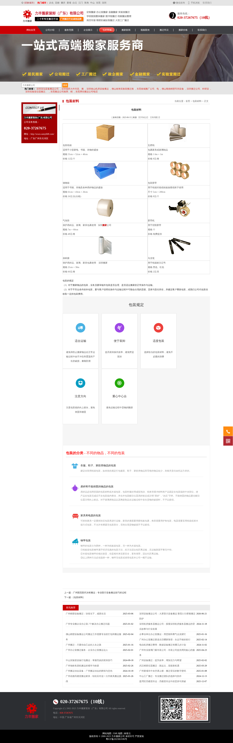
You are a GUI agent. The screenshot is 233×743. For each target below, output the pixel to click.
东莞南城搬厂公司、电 (148, 89)
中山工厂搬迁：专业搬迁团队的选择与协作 (160, 676)
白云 (75, 3)
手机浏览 (195, 3)
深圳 (104, 3)
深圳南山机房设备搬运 (98, 89)
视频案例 (145, 30)
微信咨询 (180, 3)
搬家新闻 (126, 30)
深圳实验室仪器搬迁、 (36, 91)
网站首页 (30, 30)
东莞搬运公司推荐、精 (61, 91)
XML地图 (117, 733)
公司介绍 (49, 30)
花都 (57, 3)
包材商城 (107, 30)
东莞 (98, 3)
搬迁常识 (164, 30)
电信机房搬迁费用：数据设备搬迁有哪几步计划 (162, 645)
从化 (51, 3)
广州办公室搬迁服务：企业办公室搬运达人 (87, 650)
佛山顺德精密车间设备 (173, 89)
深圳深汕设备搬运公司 (47, 89)
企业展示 (88, 30)
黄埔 (69, 3)
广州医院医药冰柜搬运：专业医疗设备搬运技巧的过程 (99, 592)
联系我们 (207, 3)
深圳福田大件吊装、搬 (72, 89)
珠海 (86, 3)
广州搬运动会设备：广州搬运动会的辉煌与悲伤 (89, 671)
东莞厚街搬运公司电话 (86, 91)
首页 (188, 101)
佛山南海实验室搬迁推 (123, 89)
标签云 (127, 733)
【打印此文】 (143, 117)
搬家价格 (183, 30)
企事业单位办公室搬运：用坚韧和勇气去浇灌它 (162, 634)
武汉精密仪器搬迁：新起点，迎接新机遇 (159, 666)
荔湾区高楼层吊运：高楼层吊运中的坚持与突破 (162, 681)
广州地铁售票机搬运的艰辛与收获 (82, 666)
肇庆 (63, 3)
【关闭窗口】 (155, 117)
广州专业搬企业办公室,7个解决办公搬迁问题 (88, 624)
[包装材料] (78, 597)
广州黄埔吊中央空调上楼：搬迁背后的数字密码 (162, 671)
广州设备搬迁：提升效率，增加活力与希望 (160, 660)
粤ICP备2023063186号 (116, 739)
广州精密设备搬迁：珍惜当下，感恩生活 (86, 613)
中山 (92, 3)
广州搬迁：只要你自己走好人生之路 (83, 645)
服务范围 (69, 30)
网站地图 (106, 733)
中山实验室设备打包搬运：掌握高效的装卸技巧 (89, 660)
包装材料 (197, 101)
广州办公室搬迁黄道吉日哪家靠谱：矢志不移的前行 (164, 639)
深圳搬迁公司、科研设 (198, 89)
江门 (80, 3)
